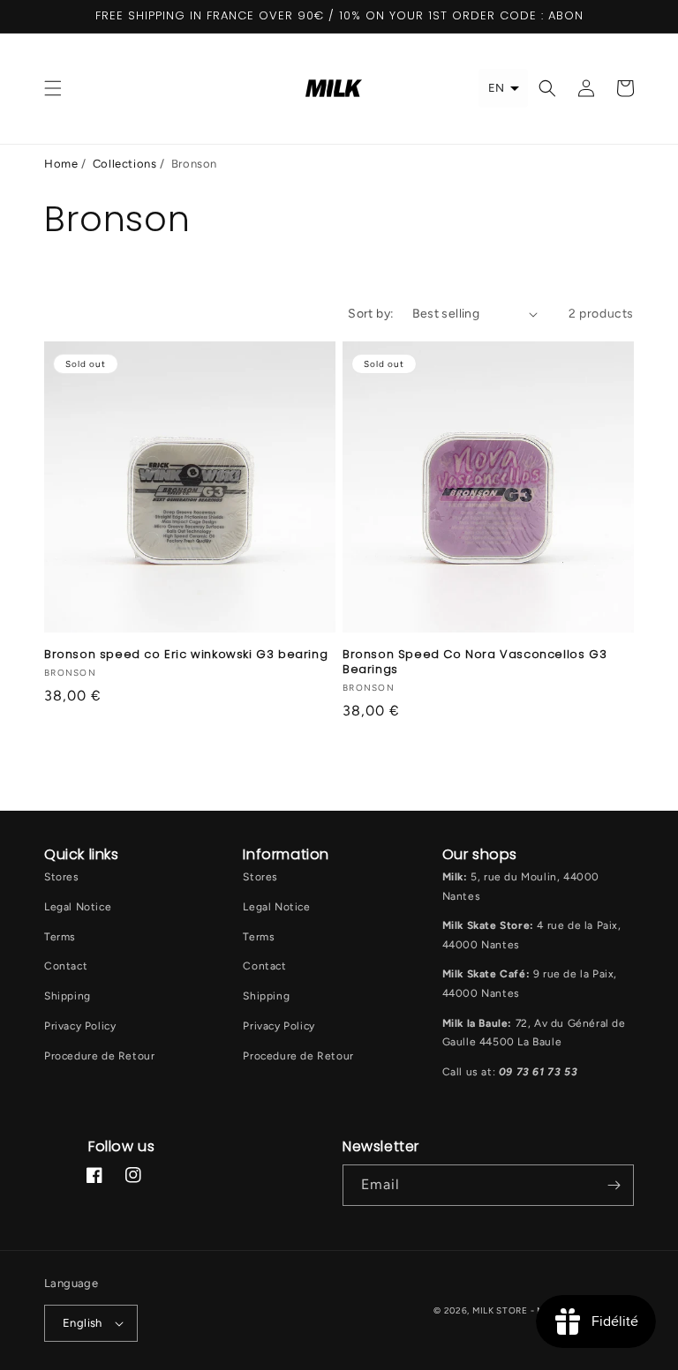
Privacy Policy (80, 1026)
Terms (60, 937)
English (82, 1322)
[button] (53, 88)
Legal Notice (77, 907)
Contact (65, 966)
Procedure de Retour (99, 1056)
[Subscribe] (613, 1185)
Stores (61, 877)
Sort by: (371, 313)
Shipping (67, 996)
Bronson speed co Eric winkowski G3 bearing (186, 655)
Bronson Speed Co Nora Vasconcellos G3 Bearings (474, 663)
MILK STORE (501, 1310)
